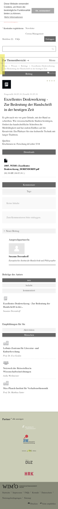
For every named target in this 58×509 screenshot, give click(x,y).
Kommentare (29, 184)
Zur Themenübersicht (14, 60)
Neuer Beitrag (12, 230)
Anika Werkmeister (11, 375)
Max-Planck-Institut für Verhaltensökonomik (25, 388)
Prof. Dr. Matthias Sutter (13, 392)
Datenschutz (47, 492)
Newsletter (29, 28)
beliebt (29, 285)
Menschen (36, 334)
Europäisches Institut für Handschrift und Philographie (32, 260)
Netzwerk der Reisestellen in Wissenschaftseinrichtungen (17, 369)
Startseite (6, 492)
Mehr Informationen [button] (13, 17)
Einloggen (50, 39)
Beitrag (29, 73)
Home (4, 65)
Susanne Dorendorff (18, 256)
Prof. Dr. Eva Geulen (12, 355)
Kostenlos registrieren (13, 28)
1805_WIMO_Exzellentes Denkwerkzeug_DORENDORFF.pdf (21, 167)
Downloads (29, 152)
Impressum (17, 492)
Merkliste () (7, 39)
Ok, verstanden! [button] (42, 11)
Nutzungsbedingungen (11, 498)
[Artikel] (6, 161)
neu (29, 280)
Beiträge (24, 65)
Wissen (14, 65)
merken (52, 72)
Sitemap (27, 498)
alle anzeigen (17, 418)
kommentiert (29, 290)
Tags (29, 191)
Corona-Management (34, 33)
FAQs (17, 39)
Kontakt (35, 492)
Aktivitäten (29, 329)
